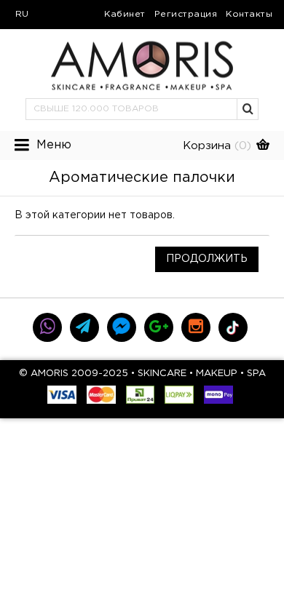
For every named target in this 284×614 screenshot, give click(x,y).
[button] (248, 109)
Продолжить (207, 259)
